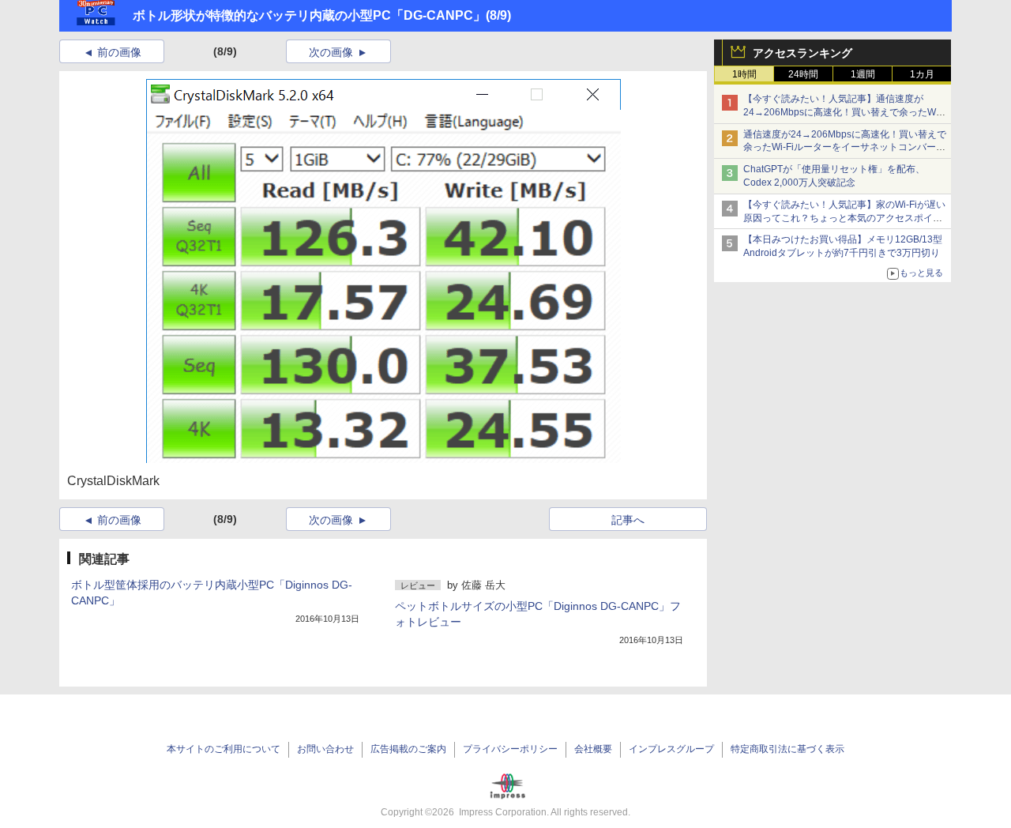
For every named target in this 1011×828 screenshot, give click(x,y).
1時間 (744, 74)
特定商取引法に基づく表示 (787, 749)
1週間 (863, 74)
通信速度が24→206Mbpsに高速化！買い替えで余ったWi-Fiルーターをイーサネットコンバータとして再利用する (844, 148)
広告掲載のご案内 (408, 749)
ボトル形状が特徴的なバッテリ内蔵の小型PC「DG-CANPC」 (309, 15)
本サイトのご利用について (223, 749)
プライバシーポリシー (510, 749)
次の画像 (331, 52)
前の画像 (119, 52)
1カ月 (922, 74)
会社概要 (593, 749)
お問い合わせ (325, 749)
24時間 (803, 74)
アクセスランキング (802, 53)
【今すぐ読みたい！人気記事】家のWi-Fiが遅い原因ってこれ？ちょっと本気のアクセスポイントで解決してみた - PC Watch (844, 218)
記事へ (628, 520)
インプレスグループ (671, 749)
